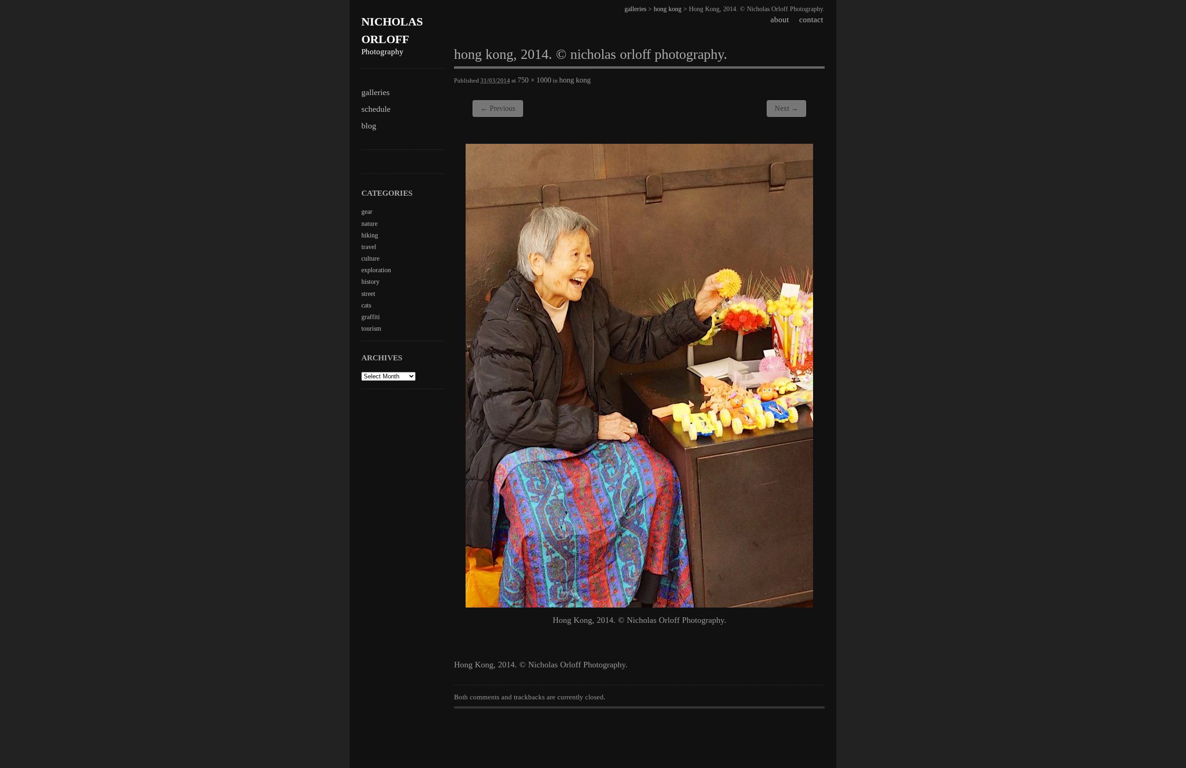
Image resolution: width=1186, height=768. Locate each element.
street (368, 293)
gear (366, 211)
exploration (376, 270)
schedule (376, 109)
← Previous (497, 108)
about (779, 19)
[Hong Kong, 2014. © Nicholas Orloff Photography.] (639, 604)
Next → (786, 108)
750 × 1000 (534, 80)
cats (366, 305)
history (370, 281)
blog (368, 125)
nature (369, 223)
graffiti (370, 317)
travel (368, 246)
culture (370, 258)
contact (811, 19)
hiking (369, 235)
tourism (371, 328)
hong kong (667, 9)
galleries (375, 92)
